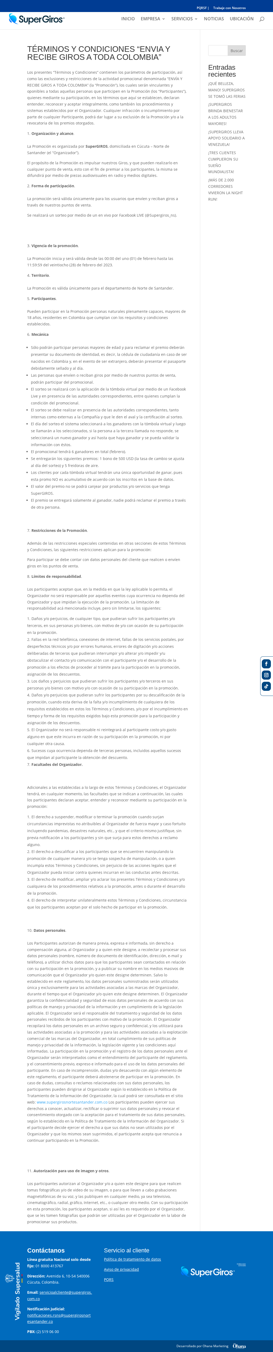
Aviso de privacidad (121, 1269)
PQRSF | (203, 8)
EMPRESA (150, 19)
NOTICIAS (214, 19)
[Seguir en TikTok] (266, 686)
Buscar (237, 50)
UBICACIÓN (242, 19)
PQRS (109, 1279)
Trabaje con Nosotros (229, 8)
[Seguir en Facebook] (266, 663)
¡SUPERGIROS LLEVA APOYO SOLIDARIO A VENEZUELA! (226, 138)
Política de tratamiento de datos (132, 1259)
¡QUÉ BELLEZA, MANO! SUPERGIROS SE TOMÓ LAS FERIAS (227, 90)
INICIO (128, 19)
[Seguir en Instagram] (266, 675)
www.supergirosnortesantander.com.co (72, 1102)
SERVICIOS (182, 19)
